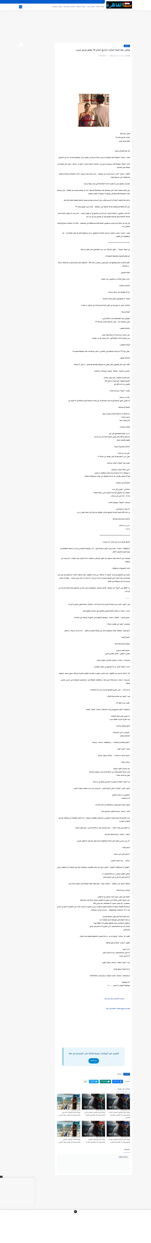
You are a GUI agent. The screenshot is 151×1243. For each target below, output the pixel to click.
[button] (117, 1081)
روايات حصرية (80, 6)
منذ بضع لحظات (124, 1110)
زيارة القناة (93, 1060)
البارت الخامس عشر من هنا (114, 999)
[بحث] (20, 6)
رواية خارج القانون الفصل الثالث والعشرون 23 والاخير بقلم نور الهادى (119, 1115)
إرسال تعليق (123, 1157)
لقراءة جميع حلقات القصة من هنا (118, 1009)
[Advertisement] (75, 26)
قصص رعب (91, 6)
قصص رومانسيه (69, 6)
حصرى (127, 46)
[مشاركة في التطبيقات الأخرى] (85, 1081)
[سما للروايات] (119, 5)
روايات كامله (100, 6)
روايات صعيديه (57, 6)
